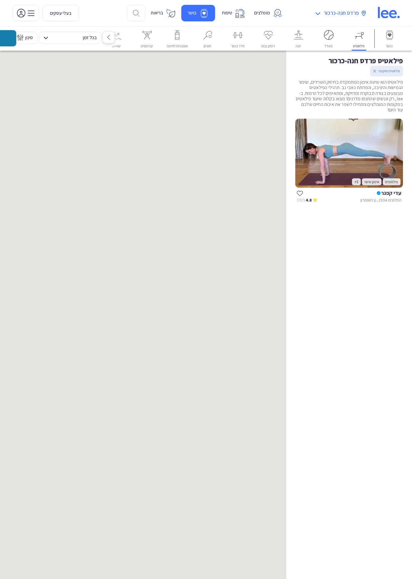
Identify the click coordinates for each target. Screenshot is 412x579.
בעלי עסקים (60, 13)
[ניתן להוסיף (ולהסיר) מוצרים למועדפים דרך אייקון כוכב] (300, 193)
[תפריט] (25, 13)
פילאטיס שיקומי (389, 71)
